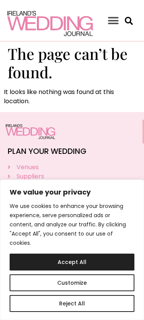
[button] (113, 20)
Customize (72, 283)
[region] (72, 250)
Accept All (72, 262)
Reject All (72, 303)
